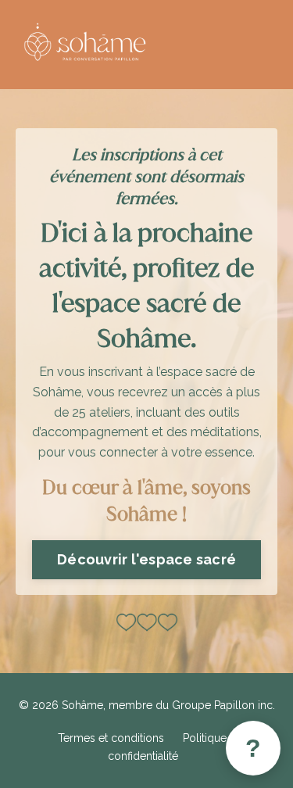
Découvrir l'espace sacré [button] (146, 559)
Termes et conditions (111, 738)
